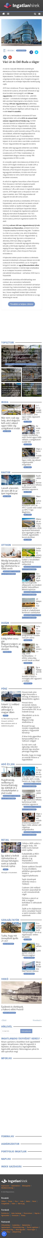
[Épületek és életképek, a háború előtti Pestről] (21, 983)
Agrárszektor (5, 1215)
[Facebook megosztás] (31, 52)
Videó (13, 1204)
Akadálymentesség (7, 1188)
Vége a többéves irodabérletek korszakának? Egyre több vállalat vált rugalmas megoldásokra (32, 822)
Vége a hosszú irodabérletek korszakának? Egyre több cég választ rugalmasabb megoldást (32, 457)
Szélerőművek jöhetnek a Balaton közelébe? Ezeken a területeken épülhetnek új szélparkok (32, 556)
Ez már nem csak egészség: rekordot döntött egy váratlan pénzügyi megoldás (30, 748)
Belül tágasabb (20, 1230)
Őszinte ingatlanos (32, 1227)
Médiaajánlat (26, 1186)
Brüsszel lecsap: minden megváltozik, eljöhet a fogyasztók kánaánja (30, 729)
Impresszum (5, 1186)
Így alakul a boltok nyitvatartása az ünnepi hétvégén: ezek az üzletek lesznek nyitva (10, 861)
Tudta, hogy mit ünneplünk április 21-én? (9, 938)
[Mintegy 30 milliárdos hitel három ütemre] (28, 962)
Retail (34, 1201)
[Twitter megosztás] (36, 52)
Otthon (3, 1201)
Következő (37, 1020)
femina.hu (7, 652)
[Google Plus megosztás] (10, 57)
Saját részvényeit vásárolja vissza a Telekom (29, 881)
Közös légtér (31, 1230)
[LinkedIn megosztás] (5, 57)
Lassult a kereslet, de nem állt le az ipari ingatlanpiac (10, 491)
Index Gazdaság (16, 1213)
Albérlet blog (5, 1232)
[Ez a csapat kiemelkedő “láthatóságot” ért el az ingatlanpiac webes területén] (28, 924)
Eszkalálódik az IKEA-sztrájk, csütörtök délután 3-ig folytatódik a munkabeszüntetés (30, 858)
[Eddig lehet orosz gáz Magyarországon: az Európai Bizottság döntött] (11, 627)
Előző (3, 1020)
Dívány (23, 1215)
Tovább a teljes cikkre (21, 304)
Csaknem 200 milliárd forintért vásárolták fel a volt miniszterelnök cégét (31, 891)
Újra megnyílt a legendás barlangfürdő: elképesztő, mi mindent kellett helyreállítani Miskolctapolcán (32, 582)
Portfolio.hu (5, 1213)
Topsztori (7, 342)
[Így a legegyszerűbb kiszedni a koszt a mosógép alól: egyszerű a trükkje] (28, 667)
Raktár (28, 1201)
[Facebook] (39, 14)
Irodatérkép (21, 50)
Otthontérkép (5, 1225)
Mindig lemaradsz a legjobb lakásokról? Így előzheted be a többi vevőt (10, 564)
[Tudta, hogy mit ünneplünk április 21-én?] (11, 924)
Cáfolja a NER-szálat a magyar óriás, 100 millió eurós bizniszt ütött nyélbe (31, 846)
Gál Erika (7, 431)
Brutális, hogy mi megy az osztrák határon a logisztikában (31, 757)
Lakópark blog (16, 1232)
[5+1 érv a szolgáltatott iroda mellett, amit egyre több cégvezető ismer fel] (28, 406)
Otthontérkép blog (18, 1227)
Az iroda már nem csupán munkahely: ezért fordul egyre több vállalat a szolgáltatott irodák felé (31, 434)
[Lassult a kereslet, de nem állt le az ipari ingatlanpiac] (11, 476)
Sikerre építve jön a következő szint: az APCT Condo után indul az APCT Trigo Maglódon (32, 504)
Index (6, 715)
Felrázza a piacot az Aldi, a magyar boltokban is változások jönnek (32, 901)
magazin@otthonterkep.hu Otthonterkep (21, 364)
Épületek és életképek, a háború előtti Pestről (12, 1008)
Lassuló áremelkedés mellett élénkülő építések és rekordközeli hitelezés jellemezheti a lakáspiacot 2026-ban (11, 390)
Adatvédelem (15, 1186)
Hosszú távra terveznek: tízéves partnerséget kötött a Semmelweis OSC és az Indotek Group (31, 707)
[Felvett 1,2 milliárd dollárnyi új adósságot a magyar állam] (11, 692)
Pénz (16, 1201)
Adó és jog (21, 1204)
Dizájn (10, 1201)
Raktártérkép (8, 943)
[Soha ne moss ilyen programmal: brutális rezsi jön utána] (28, 627)
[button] (4, 1234)
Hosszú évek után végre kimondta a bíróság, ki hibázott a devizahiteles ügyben (30, 695)
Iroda (11, 50)
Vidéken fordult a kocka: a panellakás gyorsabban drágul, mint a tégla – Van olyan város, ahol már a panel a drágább (32, 389)
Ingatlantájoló (9, 1012)
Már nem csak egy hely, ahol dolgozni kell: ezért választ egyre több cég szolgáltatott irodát (11, 377)
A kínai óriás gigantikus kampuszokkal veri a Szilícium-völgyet (31, 738)
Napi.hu (37, 1213)
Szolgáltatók (5, 1204)
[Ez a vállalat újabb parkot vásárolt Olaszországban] (28, 944)
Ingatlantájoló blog (7, 1230)
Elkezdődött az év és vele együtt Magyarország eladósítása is (30, 718)
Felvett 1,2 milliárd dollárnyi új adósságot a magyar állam (10, 708)
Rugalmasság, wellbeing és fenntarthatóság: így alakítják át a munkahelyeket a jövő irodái (9, 786)
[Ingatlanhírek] (21, 2)
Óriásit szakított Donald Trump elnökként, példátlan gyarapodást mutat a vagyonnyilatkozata (32, 871)
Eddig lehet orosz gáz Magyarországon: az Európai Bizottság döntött (11, 644)
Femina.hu (15, 1215)
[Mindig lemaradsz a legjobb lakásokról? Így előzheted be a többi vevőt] (11, 549)
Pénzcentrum (28, 1213)
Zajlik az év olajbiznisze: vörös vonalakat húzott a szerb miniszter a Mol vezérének (31, 912)
